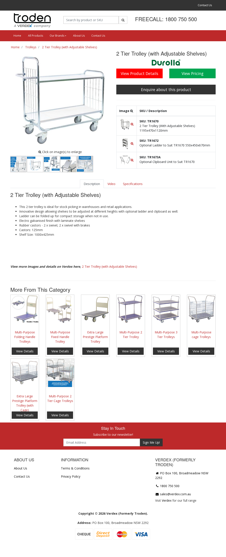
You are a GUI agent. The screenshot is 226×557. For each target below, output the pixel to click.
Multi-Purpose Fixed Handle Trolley (60, 337)
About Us (79, 35)
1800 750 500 (169, 486)
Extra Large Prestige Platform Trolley (95, 337)
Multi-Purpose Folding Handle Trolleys (24, 337)
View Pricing (192, 73)
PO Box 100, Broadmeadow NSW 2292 (181, 475)
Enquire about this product (166, 89)
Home (17, 35)
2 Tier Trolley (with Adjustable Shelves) (109, 266)
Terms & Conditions (75, 468)
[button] (127, 124)
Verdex (166, 500)
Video (111, 184)
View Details (25, 351)
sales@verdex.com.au (175, 494)
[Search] (123, 20)
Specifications (133, 184)
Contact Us (205, 5)
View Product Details (139, 73)
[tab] (92, 183)
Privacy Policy (70, 476)
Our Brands (57, 35)
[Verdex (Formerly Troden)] (31, 20)
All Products (35, 35)
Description (92, 184)
